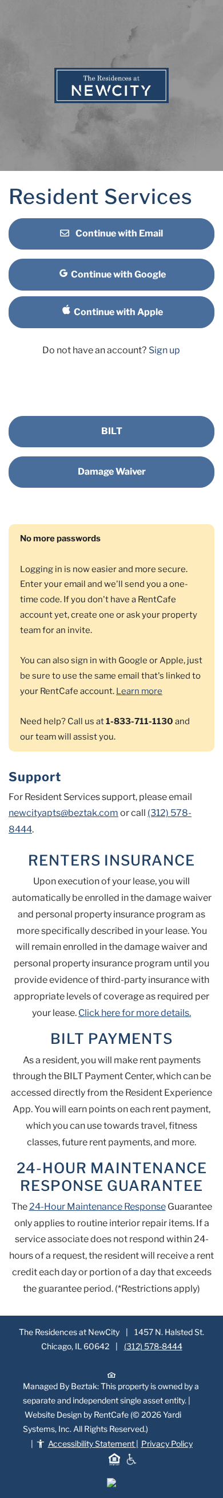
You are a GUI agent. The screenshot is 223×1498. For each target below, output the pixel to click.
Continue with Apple (117, 312)
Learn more (139, 691)
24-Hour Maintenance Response (97, 1206)
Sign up (164, 350)
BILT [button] (111, 431)
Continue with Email (118, 233)
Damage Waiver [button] (112, 471)
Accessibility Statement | (120, 1443)
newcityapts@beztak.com (63, 812)
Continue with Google (117, 274)
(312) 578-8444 (153, 1346)
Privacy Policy (167, 1443)
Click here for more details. (134, 1012)
